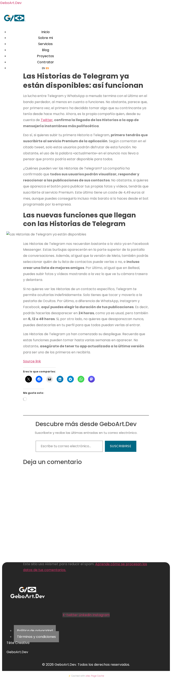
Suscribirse (121, 446)
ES (47, 68)
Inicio (45, 32)
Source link (32, 361)
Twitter (47, 120)
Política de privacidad (35, 630)
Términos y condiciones (36, 636)
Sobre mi (45, 37)
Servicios (45, 43)
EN (43, 68)
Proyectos (45, 56)
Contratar (45, 62)
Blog (45, 50)
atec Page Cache (95, 675)
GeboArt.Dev (11, 2)
